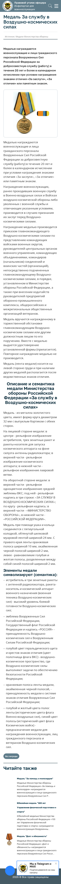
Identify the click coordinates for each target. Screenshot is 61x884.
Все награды (11, 756)
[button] (50, 6)
